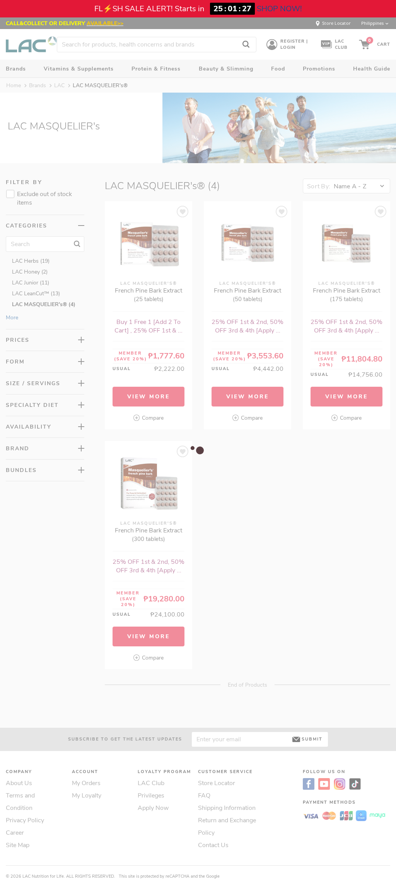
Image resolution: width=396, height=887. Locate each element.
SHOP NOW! (279, 8)
